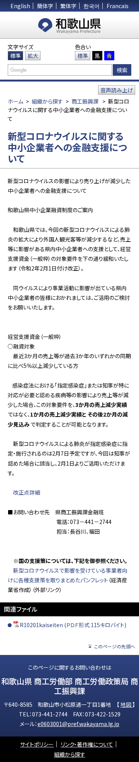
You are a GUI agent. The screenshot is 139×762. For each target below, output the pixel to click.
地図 (126, 704)
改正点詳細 (26, 492)
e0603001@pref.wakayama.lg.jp (78, 724)
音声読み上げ (116, 90)
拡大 (32, 56)
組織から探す (47, 101)
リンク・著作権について (87, 744)
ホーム (15, 101)
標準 (15, 56)
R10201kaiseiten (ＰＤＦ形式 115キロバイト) (73, 625)
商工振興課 (84, 101)
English (20, 6)
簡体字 (45, 6)
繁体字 (68, 6)
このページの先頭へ (114, 646)
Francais (118, 6)
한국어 (91, 6)
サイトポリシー (37, 744)
